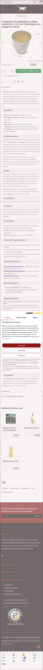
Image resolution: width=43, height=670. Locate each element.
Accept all (21, 345)
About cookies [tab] (21, 317)
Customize (21, 350)
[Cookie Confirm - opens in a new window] (33, 313)
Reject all (21, 355)
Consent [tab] (8, 317)
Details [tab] (35, 317)
